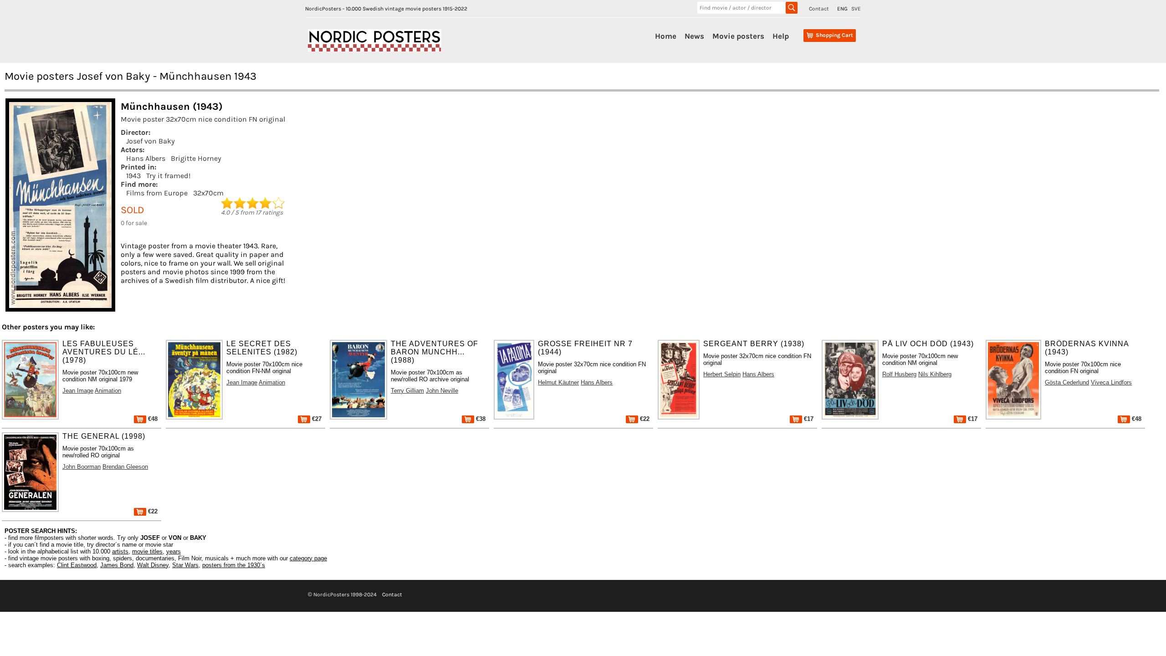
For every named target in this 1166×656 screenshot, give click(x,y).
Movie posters (738, 36)
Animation (108, 390)
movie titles (147, 551)
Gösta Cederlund (1067, 382)
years (173, 551)
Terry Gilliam (407, 390)
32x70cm (208, 193)
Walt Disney (153, 565)
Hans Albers (145, 158)
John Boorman (81, 466)
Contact (819, 8)
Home (665, 36)
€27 (316, 418)
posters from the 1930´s (233, 565)
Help (780, 36)
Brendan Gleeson (125, 466)
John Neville (442, 390)
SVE (856, 8)
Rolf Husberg (899, 374)
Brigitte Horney (196, 158)
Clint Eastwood (77, 565)
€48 (152, 418)
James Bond (116, 565)
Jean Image (77, 390)
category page (308, 558)
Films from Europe (157, 193)
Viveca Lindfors (1111, 382)
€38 (480, 418)
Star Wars (185, 565)
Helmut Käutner (558, 382)
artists (120, 551)
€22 (643, 418)
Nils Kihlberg (934, 374)
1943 (133, 175)
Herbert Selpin (722, 374)
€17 (807, 418)
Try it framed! (168, 175)
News (694, 36)
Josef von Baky (150, 141)
